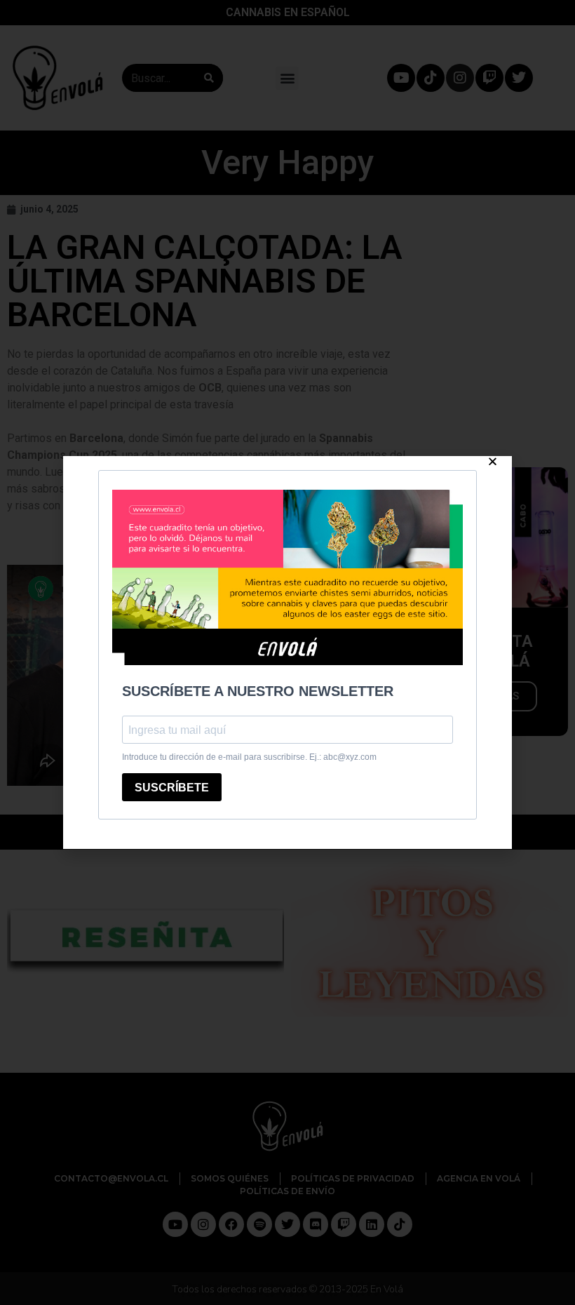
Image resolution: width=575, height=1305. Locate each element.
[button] (492, 461)
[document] (287, 652)
